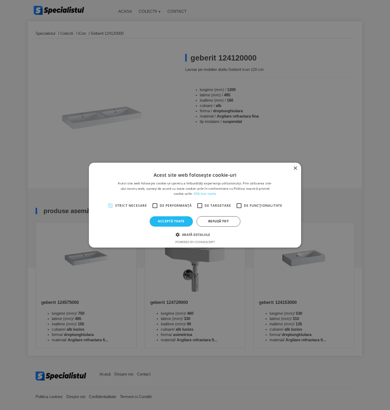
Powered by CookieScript (195, 242)
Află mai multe (205, 193)
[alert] (195, 205)
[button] (195, 234)
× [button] (295, 168)
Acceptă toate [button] (171, 221)
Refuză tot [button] (218, 221)
